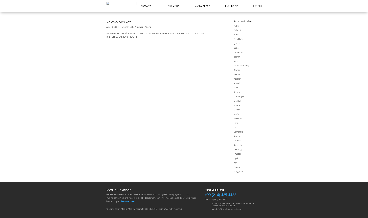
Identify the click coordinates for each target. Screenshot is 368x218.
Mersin (237, 109)
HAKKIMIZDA (173, 6)
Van (235, 162)
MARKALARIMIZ (202, 6)
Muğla (236, 114)
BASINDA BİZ (231, 6)
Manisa (237, 105)
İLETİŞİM (257, 6)
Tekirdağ (238, 149)
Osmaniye (238, 131)
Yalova (148, 27)
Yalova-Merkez (118, 22)
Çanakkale (238, 39)
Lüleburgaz (239, 96)
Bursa (236, 34)
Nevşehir (238, 118)
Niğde (236, 123)
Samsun (237, 140)
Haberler (125, 27)
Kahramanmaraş (241, 65)
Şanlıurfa (238, 145)
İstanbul (237, 56)
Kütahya (237, 92)
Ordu (236, 127)
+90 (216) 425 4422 (220, 194)
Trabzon (237, 153)
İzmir (236, 61)
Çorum (237, 43)
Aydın (236, 25)
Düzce (236, 47)
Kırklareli (237, 74)
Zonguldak (238, 171)
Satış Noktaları (136, 27)
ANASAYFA (146, 6)
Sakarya (237, 136)
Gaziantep (238, 52)
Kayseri (237, 70)
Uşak (236, 158)
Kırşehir (237, 78)
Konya (236, 87)
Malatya (237, 101)
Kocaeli (237, 83)
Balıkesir (237, 30)
